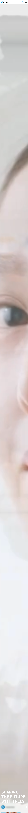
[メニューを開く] (26, 2)
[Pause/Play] (26, 807)
